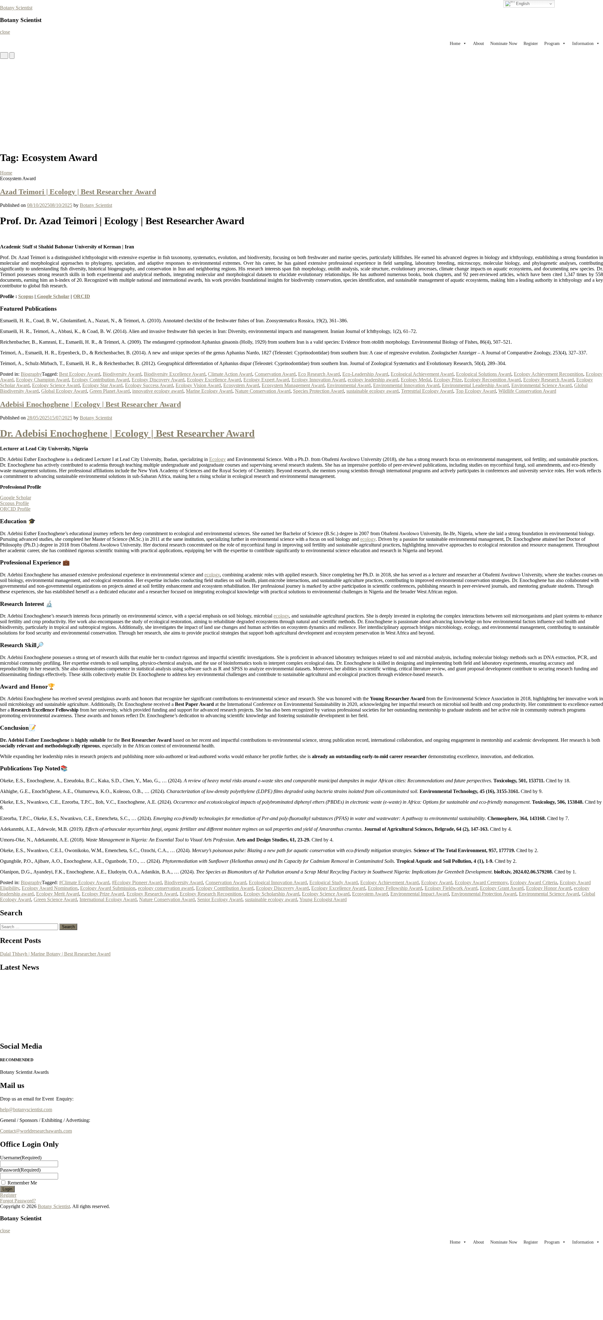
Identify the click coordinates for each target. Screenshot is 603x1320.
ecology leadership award (373, 379)
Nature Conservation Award (263, 391)
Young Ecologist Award (323, 899)
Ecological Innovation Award (278, 882)
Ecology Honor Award (548, 888)
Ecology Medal (416, 379)
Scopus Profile (14, 503)
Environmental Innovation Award (406, 385)
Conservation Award (275, 374)
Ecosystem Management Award (293, 385)
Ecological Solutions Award (483, 374)
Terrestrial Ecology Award (427, 391)
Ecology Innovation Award (318, 379)
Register (531, 43)
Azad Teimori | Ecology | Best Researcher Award (78, 192)
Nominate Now (503, 43)
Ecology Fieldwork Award (451, 888)
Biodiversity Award (122, 374)
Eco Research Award (319, 374)
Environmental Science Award (541, 385)
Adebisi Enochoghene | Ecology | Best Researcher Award (90, 404)
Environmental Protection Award (483, 893)
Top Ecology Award (476, 391)
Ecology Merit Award (57, 893)
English (522, 3)
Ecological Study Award (333, 882)
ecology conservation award (165, 888)
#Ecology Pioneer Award (137, 882)
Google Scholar (52, 296)
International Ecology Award (108, 899)
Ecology (217, 459)
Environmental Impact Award (419, 893)
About (478, 43)
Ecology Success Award (149, 385)
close (5, 32)
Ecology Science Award (56, 385)
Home (455, 43)
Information (583, 43)
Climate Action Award (230, 374)
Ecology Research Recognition (210, 893)
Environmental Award (349, 385)
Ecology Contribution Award (100, 379)
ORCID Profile (15, 509)
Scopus (25, 296)
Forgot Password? (18, 1200)
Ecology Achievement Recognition (548, 374)
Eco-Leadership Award (365, 374)
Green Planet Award (110, 391)
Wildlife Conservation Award (527, 391)
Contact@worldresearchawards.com (36, 1131)
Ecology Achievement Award (389, 882)
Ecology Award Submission (107, 888)
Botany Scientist (16, 7)
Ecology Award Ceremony (481, 882)
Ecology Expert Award (266, 379)
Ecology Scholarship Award (271, 893)
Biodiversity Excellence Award (174, 374)
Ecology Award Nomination (50, 888)
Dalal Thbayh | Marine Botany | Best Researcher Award (55, 954)
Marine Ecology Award (209, 391)
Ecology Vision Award (198, 385)
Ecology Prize (448, 379)
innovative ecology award (157, 391)
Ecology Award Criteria (533, 882)
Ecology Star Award (102, 385)
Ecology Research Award (548, 379)
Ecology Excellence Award (214, 379)
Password (20, 1170)
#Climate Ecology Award (84, 882)
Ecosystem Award (241, 385)
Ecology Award (436, 882)
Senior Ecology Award (219, 899)
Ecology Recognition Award (492, 379)
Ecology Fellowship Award (395, 888)
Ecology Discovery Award (158, 379)
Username (20, 1157)
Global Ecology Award (64, 391)
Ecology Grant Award (502, 888)
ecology (368, 539)
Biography (31, 374)
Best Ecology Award (79, 374)
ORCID (81, 296)
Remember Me (22, 1182)
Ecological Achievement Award (422, 374)
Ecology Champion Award (42, 379)
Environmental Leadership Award (475, 385)
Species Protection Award (318, 391)
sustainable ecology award (372, 391)
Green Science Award (55, 899)
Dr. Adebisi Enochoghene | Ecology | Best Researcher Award (127, 433)
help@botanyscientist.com (26, 1109)
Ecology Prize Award (103, 893)
